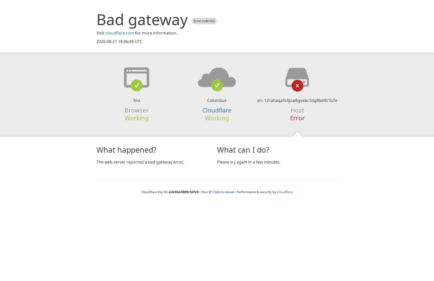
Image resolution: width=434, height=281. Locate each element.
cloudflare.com (119, 33)
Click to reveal (223, 192)
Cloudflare (217, 110)
